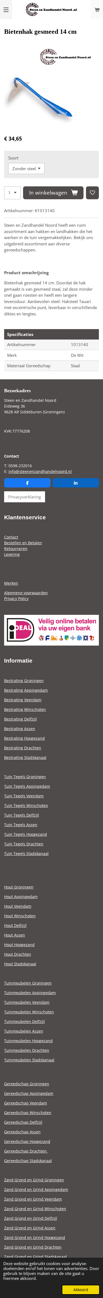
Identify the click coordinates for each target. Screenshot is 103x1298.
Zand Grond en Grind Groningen (34, 1179)
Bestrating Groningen (24, 680)
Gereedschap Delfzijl (23, 1122)
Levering (12, 554)
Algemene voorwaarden (26, 592)
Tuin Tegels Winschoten (26, 805)
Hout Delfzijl (15, 925)
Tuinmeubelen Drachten (26, 1050)
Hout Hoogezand (19, 944)
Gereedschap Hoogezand (27, 1141)
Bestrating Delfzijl (20, 719)
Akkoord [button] (80, 1289)
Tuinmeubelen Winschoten (29, 1011)
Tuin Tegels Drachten (23, 843)
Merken (11, 583)
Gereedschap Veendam (25, 1103)
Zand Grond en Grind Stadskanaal (35, 1256)
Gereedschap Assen (22, 1131)
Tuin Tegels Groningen (25, 776)
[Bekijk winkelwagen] (97, 9)
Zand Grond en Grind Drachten (33, 1247)
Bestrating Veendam (22, 699)
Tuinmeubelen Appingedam (30, 992)
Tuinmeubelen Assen (23, 1031)
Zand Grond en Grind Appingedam (36, 1189)
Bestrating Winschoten (25, 709)
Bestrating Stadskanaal (25, 757)
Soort (13, 158)
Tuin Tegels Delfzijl (21, 815)
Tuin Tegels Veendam (24, 795)
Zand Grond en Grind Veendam (33, 1199)
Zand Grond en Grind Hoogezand (34, 1237)
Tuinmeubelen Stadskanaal (29, 1059)
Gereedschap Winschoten (27, 1112)
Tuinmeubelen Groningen (28, 983)
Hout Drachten (17, 954)
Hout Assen (14, 935)
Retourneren (15, 548)
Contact (11, 537)
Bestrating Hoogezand (24, 738)
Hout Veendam (17, 906)
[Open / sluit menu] (6, 9)
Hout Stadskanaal (20, 963)
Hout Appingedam (21, 896)
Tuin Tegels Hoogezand (25, 834)
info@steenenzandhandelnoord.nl (40, 471)
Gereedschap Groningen (26, 1083)
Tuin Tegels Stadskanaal (26, 853)
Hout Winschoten (20, 915)
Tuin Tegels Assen (20, 824)
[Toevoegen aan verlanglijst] (92, 192)
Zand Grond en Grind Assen (29, 1227)
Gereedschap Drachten (26, 1151)
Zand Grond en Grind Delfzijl (30, 1218)
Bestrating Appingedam (26, 690)
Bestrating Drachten (22, 747)
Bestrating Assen (19, 728)
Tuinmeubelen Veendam (26, 1002)
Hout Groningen (19, 887)
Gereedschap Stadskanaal (28, 1160)
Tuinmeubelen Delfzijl (24, 1021)
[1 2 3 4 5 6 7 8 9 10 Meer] (12, 192)
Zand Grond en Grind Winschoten (35, 1208)
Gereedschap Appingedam (28, 1093)
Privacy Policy (16, 598)
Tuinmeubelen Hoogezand (28, 1040)
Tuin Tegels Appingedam (27, 786)
